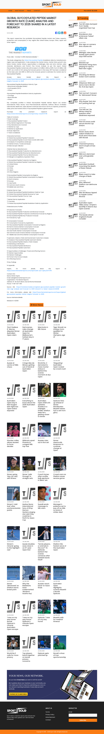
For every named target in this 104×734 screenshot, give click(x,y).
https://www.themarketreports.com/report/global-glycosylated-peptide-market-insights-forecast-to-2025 (36, 293)
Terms (48, 712)
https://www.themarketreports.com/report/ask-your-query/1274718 (29, 271)
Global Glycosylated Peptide (33, 60)
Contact (48, 720)
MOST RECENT (19, 11)
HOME (10, 11)
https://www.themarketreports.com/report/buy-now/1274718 (27, 114)
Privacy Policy (50, 715)
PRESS (29, 11)
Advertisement (50, 717)
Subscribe (83, 720)
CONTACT (37, 11)
